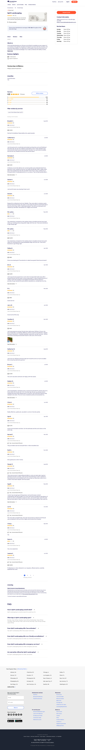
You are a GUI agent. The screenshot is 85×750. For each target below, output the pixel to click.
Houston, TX (30, 675)
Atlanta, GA (13, 672)
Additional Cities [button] (10, 687)
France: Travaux (27, 736)
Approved (11, 10)
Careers (58, 715)
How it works (59, 711)
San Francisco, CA (31, 684)
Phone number (12, 22)
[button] (9, 339)
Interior (9, 4)
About (9, 36)
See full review (11, 174)
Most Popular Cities (11, 669)
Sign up (16, 707)
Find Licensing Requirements (28, 594)
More (26, 4)
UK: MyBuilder (58, 736)
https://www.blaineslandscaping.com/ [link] (66, 22)
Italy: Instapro (42, 736)
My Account (59, 694)
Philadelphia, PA (14, 681)
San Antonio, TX (64, 681)
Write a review (39, 93)
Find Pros (35, 694)
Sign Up (74, 1)
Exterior (14, 4)
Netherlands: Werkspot (50, 736)
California (39, 740)
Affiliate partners (60, 725)
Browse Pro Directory (37, 696)
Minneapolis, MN (31, 678)
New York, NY (63, 678)
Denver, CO (13, 675)
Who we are (59, 713)
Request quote (66, 12)
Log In (67, 1)
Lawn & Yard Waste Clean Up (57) (15, 112)
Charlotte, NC (30, 672)
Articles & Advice (32, 4)
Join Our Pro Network (38, 713)
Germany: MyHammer (35, 736)
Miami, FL (62, 675)
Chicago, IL (46, 672)
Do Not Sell (43, 740)
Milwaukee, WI (14, 678)
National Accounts (37, 719)
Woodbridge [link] (20, 7)
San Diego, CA (14, 684)
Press (57, 717)
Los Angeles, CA (47, 675)
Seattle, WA (46, 684)
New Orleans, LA (47, 678)
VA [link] (15, 7)
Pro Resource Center (37, 715)
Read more (10, 51)
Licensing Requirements (61, 706)
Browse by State (22, 669)
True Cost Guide (59, 696)
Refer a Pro (58, 700)
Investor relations (60, 719)
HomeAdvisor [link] (10, 7)
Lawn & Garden (20, 4)
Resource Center (60, 698)
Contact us (58, 721)
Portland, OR (30, 681)
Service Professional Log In (39, 711)
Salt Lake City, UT (47, 681)
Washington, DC (64, 684)
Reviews (15, 36)
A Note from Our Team (61, 704)
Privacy (35, 740)
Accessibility (48, 740)
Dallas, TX (62, 672)
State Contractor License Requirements (16, 588)
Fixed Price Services (37, 698)
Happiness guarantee (61, 723)
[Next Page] (33, 575)
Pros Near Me (59, 702)
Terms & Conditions (50, 742)
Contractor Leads (37, 717)
